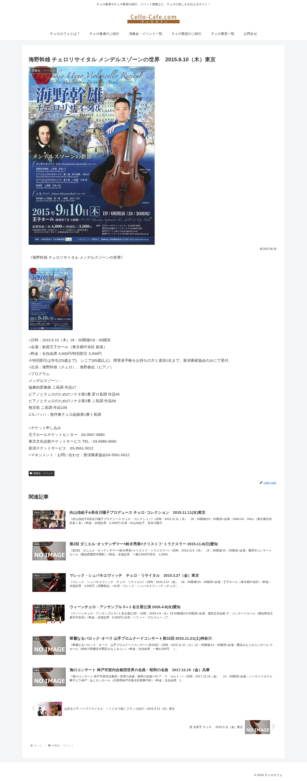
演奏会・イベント (43, 473)
